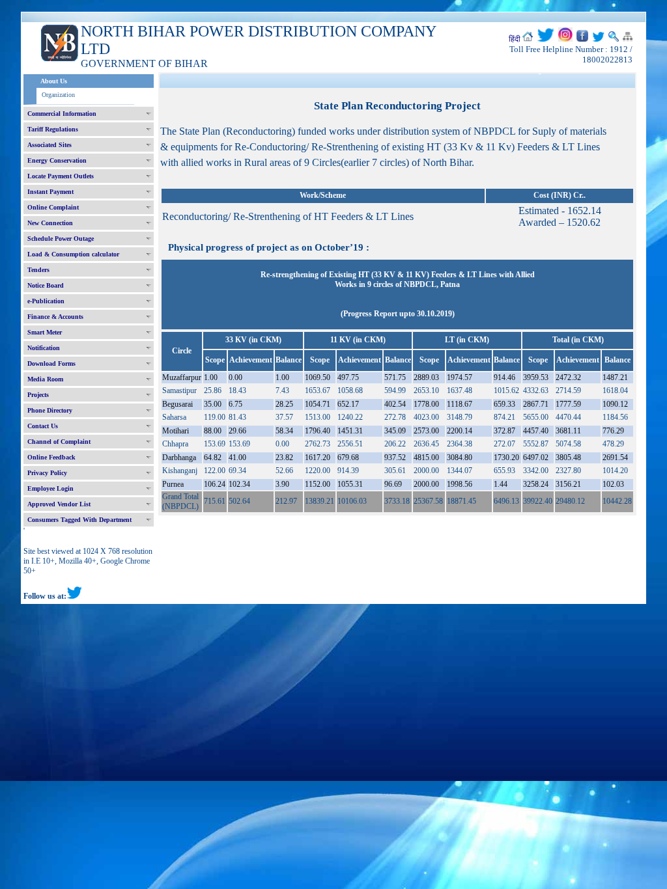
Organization (58, 94)
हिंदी (514, 39)
